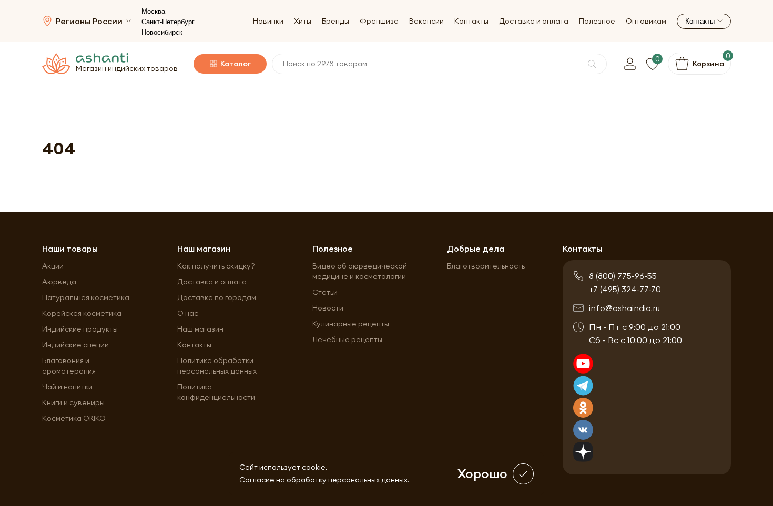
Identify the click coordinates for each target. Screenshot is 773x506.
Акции (53, 266)
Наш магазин (200, 329)
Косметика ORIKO (74, 418)
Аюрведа (59, 281)
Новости (327, 308)
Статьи (325, 292)
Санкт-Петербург (168, 22)
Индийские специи (75, 344)
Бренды (335, 21)
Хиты (302, 21)
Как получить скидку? (216, 266)
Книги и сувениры (73, 402)
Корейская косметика (81, 313)
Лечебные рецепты (347, 339)
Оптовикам (646, 21)
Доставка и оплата (533, 21)
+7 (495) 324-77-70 (625, 289)
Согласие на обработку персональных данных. (324, 479)
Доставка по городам (216, 297)
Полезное (597, 21)
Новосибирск (161, 32)
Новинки (268, 21)
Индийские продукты (80, 329)
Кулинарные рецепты (350, 323)
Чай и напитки (67, 386)
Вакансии (426, 21)
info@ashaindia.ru (624, 308)
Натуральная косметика (85, 297)
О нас (187, 313)
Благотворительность (486, 266)
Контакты (471, 21)
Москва (153, 11)
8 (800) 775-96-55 (623, 276)
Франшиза (379, 21)
